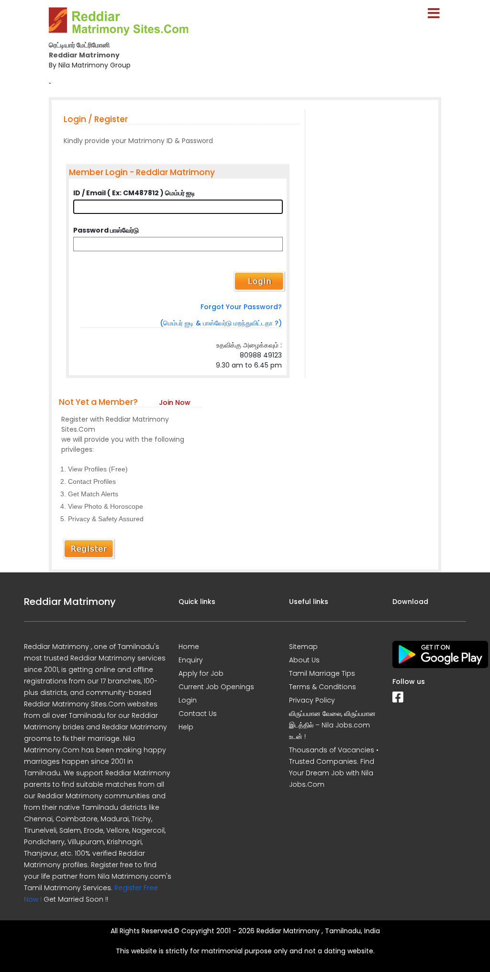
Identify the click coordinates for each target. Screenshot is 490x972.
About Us (304, 660)
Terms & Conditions (322, 687)
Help (185, 727)
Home (188, 646)
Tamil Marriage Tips (322, 673)
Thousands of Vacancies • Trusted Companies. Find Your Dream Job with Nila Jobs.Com (334, 767)
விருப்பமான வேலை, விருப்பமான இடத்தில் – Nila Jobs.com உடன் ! (332, 725)
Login (187, 700)
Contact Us (197, 713)
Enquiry (190, 660)
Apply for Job (200, 673)
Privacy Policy (312, 700)
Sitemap (303, 646)
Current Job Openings (216, 687)
